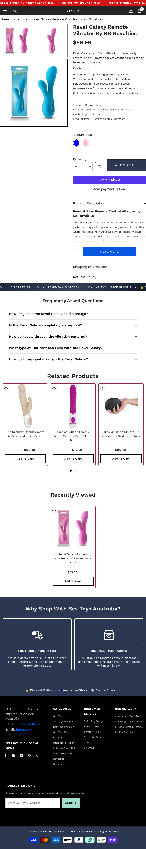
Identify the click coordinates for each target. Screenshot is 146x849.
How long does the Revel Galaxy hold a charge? (73, 314)
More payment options (110, 189)
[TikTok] (21, 755)
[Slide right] (138, 644)
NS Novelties (93, 105)
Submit (71, 802)
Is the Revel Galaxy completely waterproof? (73, 325)
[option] (25, 424)
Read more (109, 251)
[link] (99, 166)
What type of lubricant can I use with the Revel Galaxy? (73, 348)
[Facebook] (5, 755)
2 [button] (75, 471)
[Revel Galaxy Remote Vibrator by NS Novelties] (73, 528)
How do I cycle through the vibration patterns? (73, 336)
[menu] (5, 11)
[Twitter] (37, 755)
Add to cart (126, 165)
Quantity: (80, 159)
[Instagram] (13, 755)
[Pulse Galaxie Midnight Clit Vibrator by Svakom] (121, 406)
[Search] (15, 11)
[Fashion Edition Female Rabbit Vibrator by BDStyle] (73, 406)
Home (5, 19)
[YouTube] (29, 755)
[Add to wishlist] (6, 388)
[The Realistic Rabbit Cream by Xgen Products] (25, 406)
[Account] (131, 11)
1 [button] (71, 471)
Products (20, 19)
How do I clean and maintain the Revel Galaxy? (73, 359)
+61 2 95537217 (29, 724)
